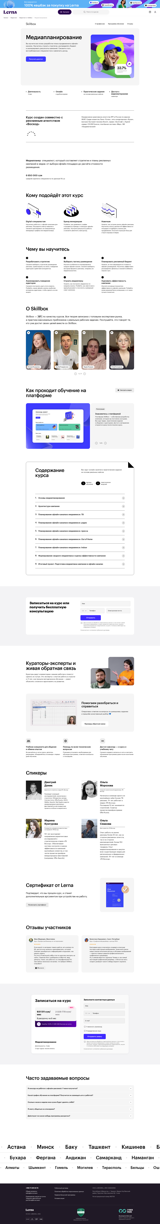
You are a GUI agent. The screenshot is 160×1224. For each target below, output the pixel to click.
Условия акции (59, 1198)
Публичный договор (61, 1188)
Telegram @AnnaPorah (33, 1198)
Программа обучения (116, 24)
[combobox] (84, 610)
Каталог (6, 17)
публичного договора (103, 630)
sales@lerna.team (32, 1193)
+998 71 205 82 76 (32, 1188)
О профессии (100, 24)
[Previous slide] (75, 374)
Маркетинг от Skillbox (25, 17)
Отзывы (130, 24)
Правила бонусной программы (65, 1195)
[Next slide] (84, 374)
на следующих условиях (107, 1046)
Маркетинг (14, 17)
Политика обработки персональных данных (69, 1191)
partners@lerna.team (33, 1200)
